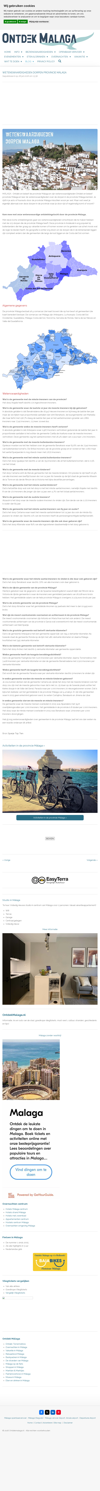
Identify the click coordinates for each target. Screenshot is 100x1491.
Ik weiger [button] (22, 22)
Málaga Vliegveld (35, 1418)
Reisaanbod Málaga (15, 1354)
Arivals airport (72, 1418)
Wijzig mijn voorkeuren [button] (39, 22)
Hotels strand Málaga (16, 1212)
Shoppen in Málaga (15, 1367)
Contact (37, 1423)
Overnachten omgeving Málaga (20, 1225)
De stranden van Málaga (17, 1360)
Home (30, 1423)
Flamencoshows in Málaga (18, 1374)
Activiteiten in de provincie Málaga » (23, 745)
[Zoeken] (59, 61)
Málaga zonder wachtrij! (50, 1035)
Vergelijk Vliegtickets (15, 1293)
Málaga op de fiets (14, 1364)
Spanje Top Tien (15, 733)
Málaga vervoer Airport (55, 1418)
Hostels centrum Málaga (17, 1222)
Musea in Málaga (13, 1377)
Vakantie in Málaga (14, 1350)
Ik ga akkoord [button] (10, 22)
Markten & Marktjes (15, 1370)
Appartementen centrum (17, 1219)
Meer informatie (50, 929)
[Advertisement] (50, 103)
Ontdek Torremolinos (16, 1344)
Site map (58, 1423)
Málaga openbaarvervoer (15, 1418)
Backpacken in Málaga (16, 1357)
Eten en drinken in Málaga (18, 1380)
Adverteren (47, 1423)
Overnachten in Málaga (16, 1347)
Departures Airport (88, 1418)
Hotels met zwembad (16, 1215)
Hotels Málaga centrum (17, 1209)
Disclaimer (68, 1423)
